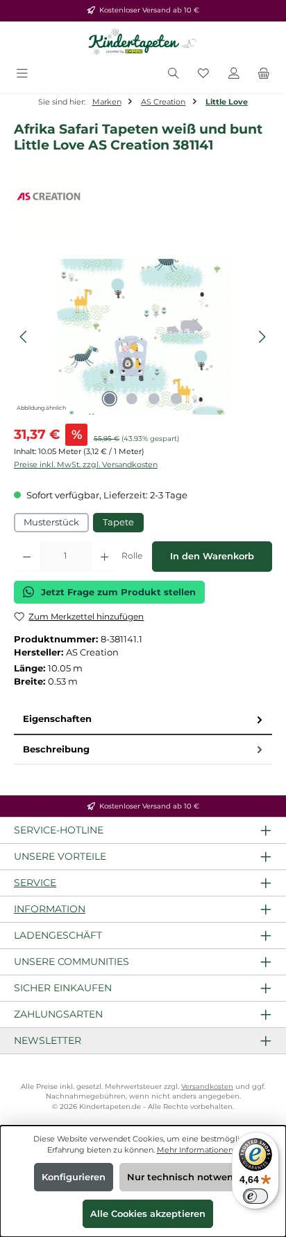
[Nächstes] (261, 336)
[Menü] (22, 74)
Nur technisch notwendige (190, 1177)
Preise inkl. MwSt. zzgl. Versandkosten (86, 464)
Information (49, 909)
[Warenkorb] (264, 74)
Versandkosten (207, 1086)
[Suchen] (173, 74)
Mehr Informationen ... (198, 1150)
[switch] (255, 1196)
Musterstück (51, 522)
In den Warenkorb (212, 556)
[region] (143, 337)
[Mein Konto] (234, 74)
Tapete (118, 522)
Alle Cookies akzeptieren (147, 1214)
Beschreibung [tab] (56, 749)
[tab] (143, 719)
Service (35, 882)
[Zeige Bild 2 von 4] (131, 398)
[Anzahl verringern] (27, 556)
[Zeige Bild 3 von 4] (154, 398)
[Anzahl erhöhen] (104, 556)
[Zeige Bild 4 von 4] (176, 398)
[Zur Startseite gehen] (143, 42)
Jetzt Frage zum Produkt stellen (118, 592)
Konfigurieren (74, 1177)
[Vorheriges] (24, 336)
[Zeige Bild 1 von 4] (109, 398)
